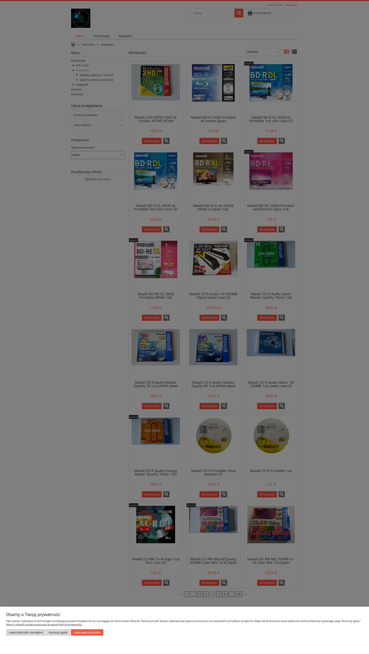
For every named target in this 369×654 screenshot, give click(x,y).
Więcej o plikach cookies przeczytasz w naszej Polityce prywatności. (44, 624)
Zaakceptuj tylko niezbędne (26, 632)
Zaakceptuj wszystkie (87, 632)
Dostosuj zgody (58, 632)
